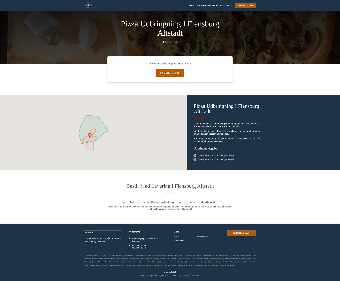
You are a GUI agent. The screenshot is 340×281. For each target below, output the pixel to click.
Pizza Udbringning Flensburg (137, 262)
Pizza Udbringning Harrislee (193, 255)
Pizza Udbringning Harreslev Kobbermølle (216, 255)
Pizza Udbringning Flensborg (235, 262)
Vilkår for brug (112, 238)
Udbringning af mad (207, 5)
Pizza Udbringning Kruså (107, 258)
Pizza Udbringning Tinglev (133, 265)
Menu (191, 5)
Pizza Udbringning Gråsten (150, 265)
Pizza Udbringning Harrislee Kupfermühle (148, 255)
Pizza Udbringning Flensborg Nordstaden (160, 262)
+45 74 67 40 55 (139, 245)
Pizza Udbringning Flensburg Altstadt (178, 258)
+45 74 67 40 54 (139, 248)
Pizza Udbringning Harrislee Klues (172, 255)
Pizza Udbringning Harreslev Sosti (241, 255)
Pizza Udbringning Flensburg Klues (128, 258)
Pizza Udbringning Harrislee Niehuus (95, 255)
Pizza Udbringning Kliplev (168, 265)
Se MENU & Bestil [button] (245, 5)
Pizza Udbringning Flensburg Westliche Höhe (206, 258)
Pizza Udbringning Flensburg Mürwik (116, 262)
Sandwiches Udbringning (185, 265)
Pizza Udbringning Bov (116, 265)
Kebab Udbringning (200, 265)
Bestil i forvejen (204, 237)
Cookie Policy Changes (94, 241)
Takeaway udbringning (227, 265)
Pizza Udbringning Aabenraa (99, 265)
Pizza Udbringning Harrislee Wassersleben (121, 255)
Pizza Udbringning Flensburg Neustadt (153, 258)
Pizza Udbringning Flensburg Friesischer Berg (236, 258)
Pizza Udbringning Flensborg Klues (185, 262)
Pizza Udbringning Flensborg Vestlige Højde (211, 262)
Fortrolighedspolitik (93, 238)
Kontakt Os (226, 5)
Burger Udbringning (213, 265)
